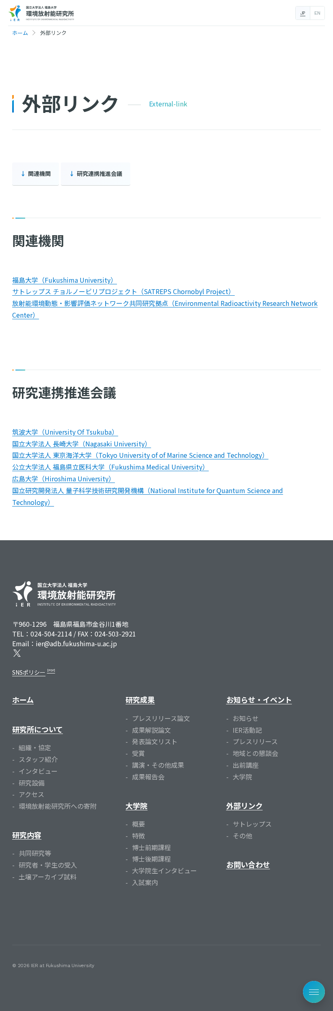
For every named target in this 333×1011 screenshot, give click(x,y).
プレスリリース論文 (161, 718)
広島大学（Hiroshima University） (63, 478)
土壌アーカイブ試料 (48, 876)
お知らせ (246, 718)
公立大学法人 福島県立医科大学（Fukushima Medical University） (110, 467)
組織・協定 (35, 747)
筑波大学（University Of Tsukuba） (65, 432)
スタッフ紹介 (38, 759)
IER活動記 (247, 730)
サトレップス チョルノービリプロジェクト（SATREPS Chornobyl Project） (123, 291)
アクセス (31, 794)
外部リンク (244, 805)
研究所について (37, 729)
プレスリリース (255, 741)
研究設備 (32, 783)
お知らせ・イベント (259, 699)
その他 (242, 835)
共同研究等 (35, 853)
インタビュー (38, 771)
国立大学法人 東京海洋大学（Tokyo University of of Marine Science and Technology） (140, 455)
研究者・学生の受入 (48, 865)
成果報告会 (148, 777)
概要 (138, 824)
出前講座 (246, 765)
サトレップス (252, 824)
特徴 (138, 835)
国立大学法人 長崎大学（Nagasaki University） (81, 443)
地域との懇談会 (255, 753)
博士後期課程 (151, 859)
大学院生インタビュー (164, 870)
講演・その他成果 (158, 765)
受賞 (138, 753)
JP (302, 13)
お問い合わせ (248, 864)
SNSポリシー (28, 672)
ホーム (23, 699)
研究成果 (140, 699)
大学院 (136, 805)
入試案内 (145, 882)
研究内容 (26, 834)
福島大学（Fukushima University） (64, 280)
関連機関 (39, 173)
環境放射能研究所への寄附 (58, 806)
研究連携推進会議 (99, 173)
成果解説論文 (151, 730)
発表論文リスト (154, 741)
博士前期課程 (151, 847)
